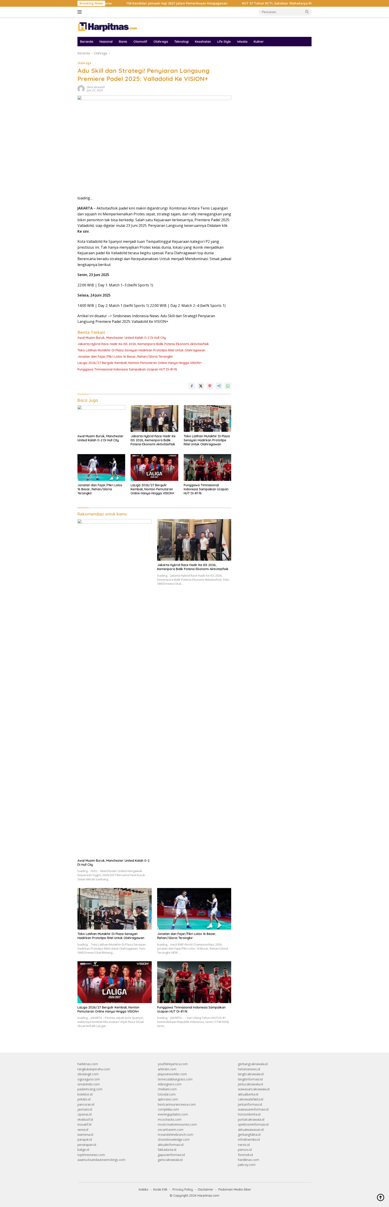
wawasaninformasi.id (253, 1109)
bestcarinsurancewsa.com (177, 1104)
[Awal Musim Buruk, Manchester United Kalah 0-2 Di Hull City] (101, 418)
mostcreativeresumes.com (177, 1124)
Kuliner (259, 42)
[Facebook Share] (191, 386)
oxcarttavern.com (170, 1129)
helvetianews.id (249, 1069)
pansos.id (245, 1149)
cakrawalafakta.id (250, 1099)
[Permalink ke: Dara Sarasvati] (81, 88)
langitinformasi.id (250, 1079)
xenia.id (82, 1129)
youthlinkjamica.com (173, 1064)
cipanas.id (84, 1114)
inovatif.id (84, 1124)
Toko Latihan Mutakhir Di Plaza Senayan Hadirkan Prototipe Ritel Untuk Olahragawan (141, 350)
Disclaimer (205, 1189)
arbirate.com (167, 1069)
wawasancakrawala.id (253, 1089)
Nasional (106, 42)
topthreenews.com (91, 1155)
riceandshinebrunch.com (175, 1134)
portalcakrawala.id (251, 1119)
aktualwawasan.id (251, 1129)
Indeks (143, 1189)
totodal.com (167, 1094)
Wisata (242, 42)
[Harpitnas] (108, 27)
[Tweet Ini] (200, 386)
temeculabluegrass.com (175, 1079)
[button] (307, 11)
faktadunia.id (167, 1149)
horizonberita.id (249, 1114)
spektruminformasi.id (253, 1124)
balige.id (83, 1149)
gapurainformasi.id (171, 1155)
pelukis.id (83, 1099)
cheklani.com (167, 1089)
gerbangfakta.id (249, 1134)
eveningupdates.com (173, 1114)
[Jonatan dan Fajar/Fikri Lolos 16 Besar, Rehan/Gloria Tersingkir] (101, 467)
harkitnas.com (87, 1064)
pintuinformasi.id (250, 1104)
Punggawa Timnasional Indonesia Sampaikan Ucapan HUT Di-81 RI (127, 369)
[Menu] (80, 12)
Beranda (86, 42)
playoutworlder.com (172, 1074)
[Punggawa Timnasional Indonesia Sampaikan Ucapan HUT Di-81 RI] (207, 467)
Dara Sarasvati (96, 87)
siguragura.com (88, 1079)
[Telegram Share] (218, 386)
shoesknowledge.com (174, 1139)
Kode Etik (160, 1189)
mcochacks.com (169, 1119)
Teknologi (181, 42)
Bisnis (123, 42)
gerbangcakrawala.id (253, 1064)
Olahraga (161, 42)
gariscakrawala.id (170, 1160)
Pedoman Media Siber (234, 1189)
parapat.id (84, 1139)
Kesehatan (203, 42)
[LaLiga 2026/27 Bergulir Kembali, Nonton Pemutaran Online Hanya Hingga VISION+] (154, 467)
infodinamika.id (249, 1139)
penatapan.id (86, 1144)
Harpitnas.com (208, 1196)
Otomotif (140, 42)
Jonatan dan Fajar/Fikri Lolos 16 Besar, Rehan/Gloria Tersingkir (125, 357)
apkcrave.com (168, 1099)
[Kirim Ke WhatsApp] (227, 386)
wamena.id (85, 1134)
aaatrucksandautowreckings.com (101, 1160)
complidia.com (168, 1109)
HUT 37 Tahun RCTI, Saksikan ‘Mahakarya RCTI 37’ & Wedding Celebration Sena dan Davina (277, 3)
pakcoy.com (247, 1164)
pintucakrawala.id (250, 1084)
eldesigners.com (169, 1084)
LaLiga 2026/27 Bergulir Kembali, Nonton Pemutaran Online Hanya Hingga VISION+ (139, 363)
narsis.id (244, 1144)
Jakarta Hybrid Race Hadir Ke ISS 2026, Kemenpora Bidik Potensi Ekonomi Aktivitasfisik (143, 344)
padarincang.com (89, 1089)
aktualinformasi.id (170, 1144)
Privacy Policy (182, 1189)
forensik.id (245, 1155)
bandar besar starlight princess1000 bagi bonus (272, 65)
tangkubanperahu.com (93, 1069)
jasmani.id (84, 1109)
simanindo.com (88, 1084)
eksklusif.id (85, 1119)
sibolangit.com (88, 1074)
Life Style (224, 42)
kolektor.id (85, 1094)
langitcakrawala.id (251, 1074)
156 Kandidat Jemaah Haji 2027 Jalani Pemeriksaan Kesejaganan (140, 3)
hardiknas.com (248, 1160)
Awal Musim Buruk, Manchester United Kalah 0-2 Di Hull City (121, 338)
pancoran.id (85, 1104)
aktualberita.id (248, 1094)
